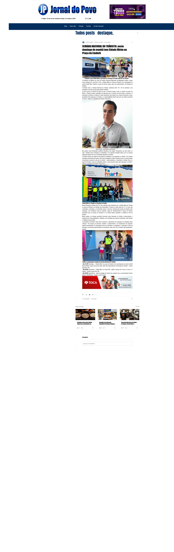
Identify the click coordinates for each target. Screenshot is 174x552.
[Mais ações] (132, 42)
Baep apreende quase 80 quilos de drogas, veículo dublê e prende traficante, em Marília (129, 323)
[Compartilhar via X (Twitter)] (86, 294)
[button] (137, 32)
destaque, (105, 32)
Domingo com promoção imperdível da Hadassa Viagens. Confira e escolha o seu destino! (107, 323)
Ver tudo (137, 306)
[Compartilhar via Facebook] (83, 294)
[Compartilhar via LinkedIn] (89, 294)
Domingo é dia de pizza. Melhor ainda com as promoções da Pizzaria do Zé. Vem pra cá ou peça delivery (84, 323)
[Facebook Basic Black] (86, 18)
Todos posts (85, 32)
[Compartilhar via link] (93, 294)
